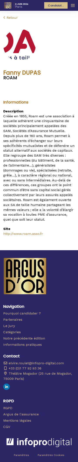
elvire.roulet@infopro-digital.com (36, 363)
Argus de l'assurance (21, 414)
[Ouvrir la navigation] (73, 5)
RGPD (7, 408)
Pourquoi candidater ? (22, 313)
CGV (6, 427)
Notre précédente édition (24, 338)
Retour (11, 18)
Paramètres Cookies (51, 455)
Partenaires (12, 319)
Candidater (56, 5)
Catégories (12, 332)
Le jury (9, 326)
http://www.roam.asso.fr (23, 234)
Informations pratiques (22, 345)
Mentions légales (17, 420)
